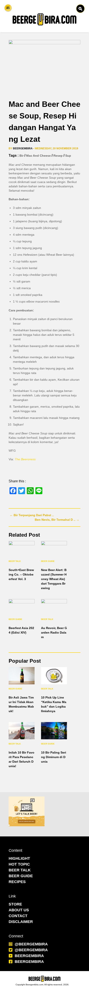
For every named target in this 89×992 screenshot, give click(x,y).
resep (58, 155)
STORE (15, 904)
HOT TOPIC (19, 864)
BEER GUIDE (21, 876)
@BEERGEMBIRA (31, 944)
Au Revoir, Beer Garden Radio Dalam (54, 632)
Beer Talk (15, 561)
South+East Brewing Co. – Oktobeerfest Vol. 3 (21, 574)
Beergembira (23, 148)
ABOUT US (19, 910)
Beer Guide (48, 561)
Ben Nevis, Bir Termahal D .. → (57, 519)
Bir (21, 155)
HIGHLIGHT (19, 858)
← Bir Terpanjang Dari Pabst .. (32, 515)
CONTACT (18, 916)
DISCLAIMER (21, 921)
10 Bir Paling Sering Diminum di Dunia (53, 757)
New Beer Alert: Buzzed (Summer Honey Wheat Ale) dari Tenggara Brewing (54, 579)
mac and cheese (38, 155)
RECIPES (17, 882)
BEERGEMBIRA (29, 956)
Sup (68, 155)
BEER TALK (20, 870)
